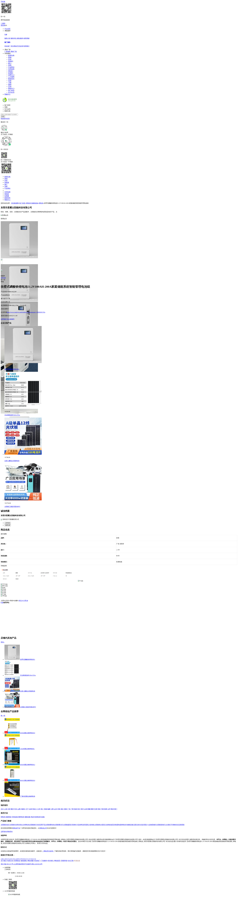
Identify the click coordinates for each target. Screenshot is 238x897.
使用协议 (17, 860)
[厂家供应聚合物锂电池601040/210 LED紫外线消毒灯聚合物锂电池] (12, 796)
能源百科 (11, 79)
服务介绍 (7, 38)
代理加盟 (11, 69)
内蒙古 (23, 809)
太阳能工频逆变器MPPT (12, 506)
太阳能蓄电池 (49, 824)
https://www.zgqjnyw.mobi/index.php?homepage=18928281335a (26, 312)
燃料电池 (21, 817)
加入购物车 (11, 319)
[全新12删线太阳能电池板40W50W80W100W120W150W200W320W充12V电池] (23, 454)
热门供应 (11, 90)
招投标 (10, 71)
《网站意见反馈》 (48, 851)
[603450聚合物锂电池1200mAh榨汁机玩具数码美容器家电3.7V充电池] (12, 764)
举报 (2, 281)
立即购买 (4, 319)
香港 (112, 809)
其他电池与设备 (39, 817)
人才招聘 (11, 77)
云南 (85, 809)
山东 (55, 809)
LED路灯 (168, 824)
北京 (2, 809)
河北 (15, 809)
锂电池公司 (43, 828)
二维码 (3, 23)
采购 (9, 65)
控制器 (116, 824)
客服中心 (7, 94)
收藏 (3, 276)
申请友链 (77, 860)
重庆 (12, 809)
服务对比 (14, 38)
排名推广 (7, 46)
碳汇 (9, 63)
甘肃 (95, 809)
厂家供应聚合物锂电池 (27, 796)
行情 (9, 86)
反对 (7, 600)
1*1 (148, 824)
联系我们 (26, 46)
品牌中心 (11, 75)
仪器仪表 (136, 824)
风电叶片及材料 (77, 824)
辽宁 (27, 809)
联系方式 (10, 860)
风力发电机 (90, 824)
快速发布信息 (5, 118)
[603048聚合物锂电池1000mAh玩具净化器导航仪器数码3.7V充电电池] (12, 733)
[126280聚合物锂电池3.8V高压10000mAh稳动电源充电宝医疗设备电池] (12, 749)
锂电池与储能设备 (32, 203)
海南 (75, 809)
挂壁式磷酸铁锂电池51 (11, 369)
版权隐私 (24, 860)
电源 (32, 817)
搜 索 (2, 116)
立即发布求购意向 (7, 831)
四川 (78, 809)
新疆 (105, 809)
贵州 (82, 809)
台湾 (108, 809)
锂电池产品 (16, 828)
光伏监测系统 (180, 824)
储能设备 (27, 817)
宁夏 (102, 809)
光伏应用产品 (40, 824)
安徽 (45, 809)
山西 (18, 809)
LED (23, 824)
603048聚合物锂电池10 (27, 733)
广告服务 (7, 51)
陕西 (92, 809)
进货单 (3, 25)
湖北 (62, 809)
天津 (8, 809)
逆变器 (85, 824)
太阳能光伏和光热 (16, 824)
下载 (9, 82)
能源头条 (11, 55)
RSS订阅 (70, 860)
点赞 (3, 600)
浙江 (42, 809)
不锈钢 (173, 824)
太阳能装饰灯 (160, 824)
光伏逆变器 (143, 824)
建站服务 (20, 38)
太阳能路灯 (32, 824)
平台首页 (7, 29)
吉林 (30, 809)
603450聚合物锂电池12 (27, 764)
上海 (5, 809)
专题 (9, 80)
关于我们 (4, 860)
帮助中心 (11, 88)
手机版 (3, 1)
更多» (2, 642)
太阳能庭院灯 (67, 824)
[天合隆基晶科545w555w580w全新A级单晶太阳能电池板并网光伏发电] (23, 408)
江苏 (38, 809)
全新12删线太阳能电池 (11, 461)
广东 (68, 809)
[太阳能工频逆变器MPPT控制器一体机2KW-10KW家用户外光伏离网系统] (23, 500)
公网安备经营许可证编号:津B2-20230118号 (28, 864)
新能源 (10, 61)
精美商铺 (26, 38)
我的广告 (14, 51)
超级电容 (9, 817)
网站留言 (57, 860)
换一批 (3, 715)
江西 (52, 809)
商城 (9, 57)
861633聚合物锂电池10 (27, 780)
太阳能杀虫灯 (5, 824)
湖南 (65, 809)
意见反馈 (20, 46)
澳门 (115, 809)
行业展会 (11, 67)
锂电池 (41, 203)
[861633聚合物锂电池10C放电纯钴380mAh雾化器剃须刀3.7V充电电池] (12, 780)
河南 (58, 809)
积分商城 (14, 46)
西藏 (88, 809)
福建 (48, 809)
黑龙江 (34, 809)
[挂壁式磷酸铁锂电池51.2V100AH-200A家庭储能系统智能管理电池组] (23, 362)
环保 (9, 59)
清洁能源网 (15, 203)
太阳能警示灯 (58, 824)
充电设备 (15, 817)
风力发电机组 (107, 824)
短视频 (10, 73)
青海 (98, 809)
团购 (9, 84)
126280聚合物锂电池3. (27, 749)
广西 (72, 809)
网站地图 (30, 860)
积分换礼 (51, 860)
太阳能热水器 (98, 824)
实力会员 (11, 92)
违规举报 (64, 860)
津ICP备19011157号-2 (8, 864)
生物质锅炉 (152, 824)
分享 (3, 278)
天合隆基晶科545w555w (12, 415)
